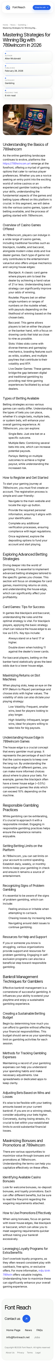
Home (5, 25)
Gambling (22, 25)
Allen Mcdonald (13, 58)
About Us (10, 1352)
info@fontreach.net (18, 1337)
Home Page (13, 1330)
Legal (37, 1352)
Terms (30, 1352)
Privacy (20, 1352)
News (13, 25)
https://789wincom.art (17, 163)
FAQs (40, 1330)
